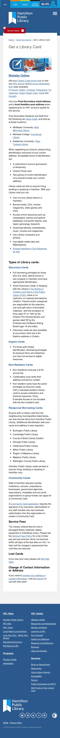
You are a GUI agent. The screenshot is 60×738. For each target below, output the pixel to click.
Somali (12, 96)
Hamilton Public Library (13, 619)
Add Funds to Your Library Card (42, 689)
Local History (35, 5)
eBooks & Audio (38, 619)
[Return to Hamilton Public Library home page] (20, 18)
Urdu (35, 93)
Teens (25, 4)
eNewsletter (8, 663)
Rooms (34, 680)
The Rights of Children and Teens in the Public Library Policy (29, 292)
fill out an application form (29, 85)
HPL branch (19, 83)
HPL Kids (7, 623)
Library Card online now (29, 80)
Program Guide (10, 659)
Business (35, 647)
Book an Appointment (40, 664)
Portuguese (41, 89)
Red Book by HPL (11, 645)
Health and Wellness (40, 639)
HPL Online (37, 613)
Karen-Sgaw (25, 93)
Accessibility (36, 676)
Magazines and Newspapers (43, 623)
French (14, 89)
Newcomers (36, 668)
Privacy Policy (16, 722)
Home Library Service (40, 672)
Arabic (22, 89)
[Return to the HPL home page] (15, 711)
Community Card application (25, 503)
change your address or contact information (27, 577)
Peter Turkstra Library (26, 143)
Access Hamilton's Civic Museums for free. (30, 250)
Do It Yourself (37, 635)
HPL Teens (8, 627)
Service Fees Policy (22, 536)
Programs (8, 653)
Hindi (41, 93)
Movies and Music (39, 627)
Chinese (31, 89)
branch (40, 578)
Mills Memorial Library (26, 129)
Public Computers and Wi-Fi (43, 684)
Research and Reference (42, 643)
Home (11, 39)
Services (35, 658)
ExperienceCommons (12, 642)
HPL (5, 4)
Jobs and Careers (39, 650)
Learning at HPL (38, 631)
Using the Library (23, 39)
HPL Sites (8, 613)
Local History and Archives (15, 631)
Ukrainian (13, 93)
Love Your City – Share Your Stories (15, 636)
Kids (15, 4)
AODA (5, 722)
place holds (31, 119)
